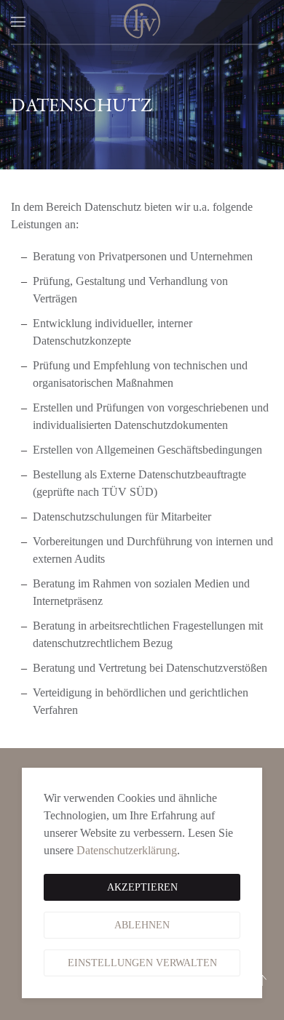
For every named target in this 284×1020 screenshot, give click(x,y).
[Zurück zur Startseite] (142, 22)
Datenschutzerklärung (126, 850)
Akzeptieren (142, 887)
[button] (18, 22)
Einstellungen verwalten (142, 962)
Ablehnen (142, 925)
